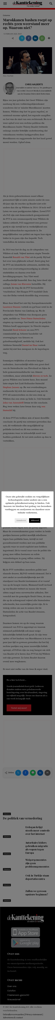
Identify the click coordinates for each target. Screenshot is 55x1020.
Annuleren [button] (21, 520)
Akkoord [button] (35, 520)
